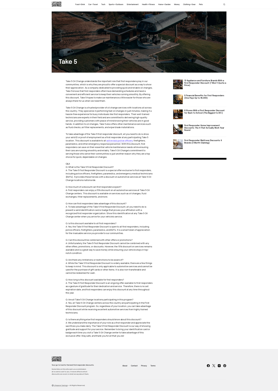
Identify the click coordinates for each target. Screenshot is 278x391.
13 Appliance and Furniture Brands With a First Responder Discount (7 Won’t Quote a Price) (205, 83)
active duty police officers (120, 140)
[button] (224, 4)
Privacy (144, 365)
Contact (134, 365)
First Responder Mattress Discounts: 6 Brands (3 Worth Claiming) (203, 142)
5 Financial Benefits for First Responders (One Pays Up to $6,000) (204, 97)
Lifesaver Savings (61, 385)
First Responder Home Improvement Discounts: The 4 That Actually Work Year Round (204, 128)
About (124, 365)
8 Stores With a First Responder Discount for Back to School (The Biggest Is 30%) (204, 112)
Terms (153, 365)
